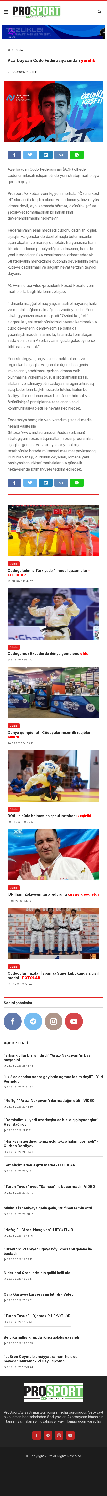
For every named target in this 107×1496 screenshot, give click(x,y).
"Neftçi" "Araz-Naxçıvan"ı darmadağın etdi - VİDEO (49, 1100)
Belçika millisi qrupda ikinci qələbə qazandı (41, 1337)
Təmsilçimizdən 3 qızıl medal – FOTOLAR (39, 1165)
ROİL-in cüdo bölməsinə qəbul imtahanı (50, 816)
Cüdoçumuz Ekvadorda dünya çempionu (48, 653)
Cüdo (19, 50)
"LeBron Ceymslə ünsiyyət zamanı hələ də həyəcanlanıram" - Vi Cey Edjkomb (40, 1358)
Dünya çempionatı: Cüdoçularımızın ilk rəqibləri (49, 734)
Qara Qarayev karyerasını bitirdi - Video (39, 1294)
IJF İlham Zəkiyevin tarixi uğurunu (53, 894)
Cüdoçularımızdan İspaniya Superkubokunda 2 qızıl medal (53, 975)
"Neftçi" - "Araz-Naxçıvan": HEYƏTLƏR (38, 1230)
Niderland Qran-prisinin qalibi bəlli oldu (38, 1273)
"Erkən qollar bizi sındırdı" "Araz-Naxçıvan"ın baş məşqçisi (47, 1057)
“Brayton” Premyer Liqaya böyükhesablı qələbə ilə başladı (48, 1251)
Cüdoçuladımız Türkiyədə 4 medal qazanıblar (49, 572)
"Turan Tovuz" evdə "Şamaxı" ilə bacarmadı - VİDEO (49, 1186)
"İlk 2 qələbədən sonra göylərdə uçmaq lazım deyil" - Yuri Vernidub (53, 1079)
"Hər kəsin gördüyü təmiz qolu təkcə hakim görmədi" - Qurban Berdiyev (51, 1143)
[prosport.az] (36, 11)
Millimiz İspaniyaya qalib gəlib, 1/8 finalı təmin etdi (48, 1208)
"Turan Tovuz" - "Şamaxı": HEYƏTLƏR (37, 1316)
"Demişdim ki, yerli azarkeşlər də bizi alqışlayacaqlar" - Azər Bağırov (52, 1122)
